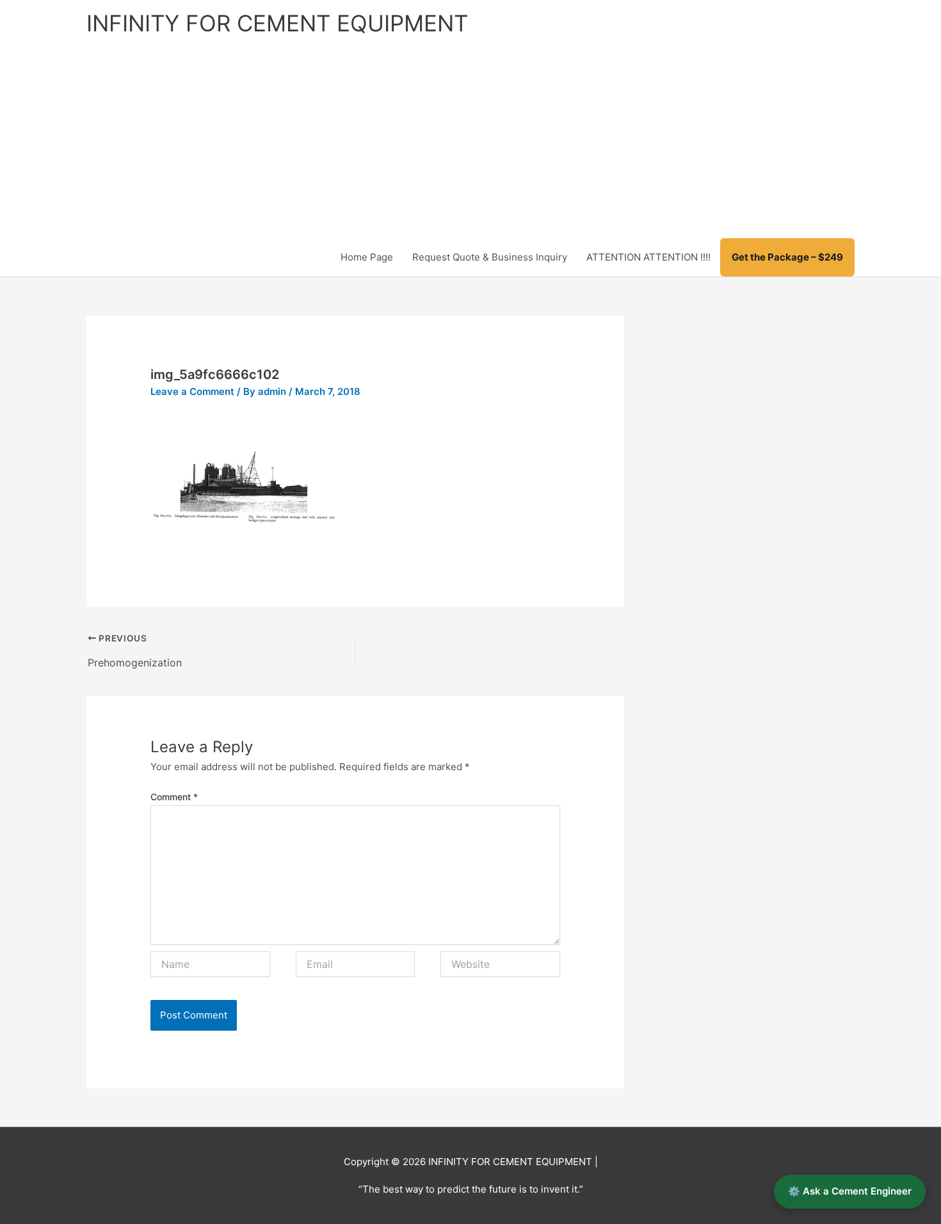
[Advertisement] (470, 142)
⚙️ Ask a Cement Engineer (850, 1191)
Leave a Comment (192, 391)
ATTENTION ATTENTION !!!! (648, 257)
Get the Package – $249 (787, 257)
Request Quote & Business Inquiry (489, 257)
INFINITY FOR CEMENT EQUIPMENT (277, 23)
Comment (174, 796)
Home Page (367, 257)
